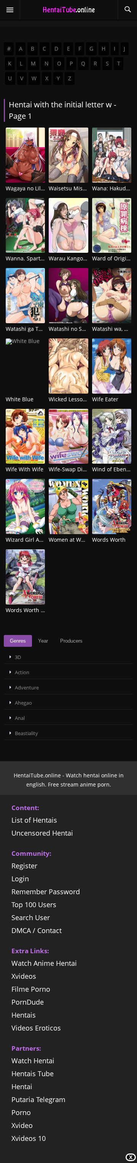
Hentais (23, 1014)
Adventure (27, 687)
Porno (21, 1112)
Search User (30, 917)
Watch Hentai (32, 1060)
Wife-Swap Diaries (72, 469)
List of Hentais (34, 820)
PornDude (27, 1002)
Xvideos (23, 976)
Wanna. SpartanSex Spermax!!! (45, 258)
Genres (18, 641)
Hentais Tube (32, 1073)
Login (20, 878)
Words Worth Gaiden (32, 610)
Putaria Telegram (38, 1099)
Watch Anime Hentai (44, 963)
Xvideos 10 (28, 1138)
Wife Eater (105, 399)
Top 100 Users (33, 904)
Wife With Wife (24, 469)
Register (24, 865)
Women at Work (69, 539)
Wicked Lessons (69, 399)
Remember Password (45, 891)
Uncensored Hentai (42, 833)
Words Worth (109, 539)
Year (43, 641)
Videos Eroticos (36, 1027)
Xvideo (22, 1125)
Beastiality (26, 733)
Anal (20, 718)
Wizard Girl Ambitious (34, 539)
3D (18, 657)
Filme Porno (30, 989)
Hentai (21, 1086)
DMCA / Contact (36, 930)
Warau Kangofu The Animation (88, 258)
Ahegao (23, 702)
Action (22, 672)
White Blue (19, 399)
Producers (71, 641)
